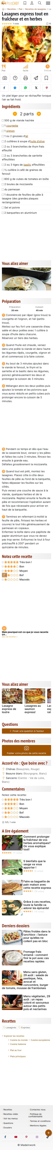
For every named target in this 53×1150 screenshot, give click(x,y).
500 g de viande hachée (19, 120)
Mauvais (24, 579)
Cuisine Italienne (18, 1044)
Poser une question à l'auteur (28, 731)
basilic (27, 164)
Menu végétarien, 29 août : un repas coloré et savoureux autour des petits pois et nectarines (36, 1003)
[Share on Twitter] (36, 87)
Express (25, 1027)
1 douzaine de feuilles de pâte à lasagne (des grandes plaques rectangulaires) (22, 198)
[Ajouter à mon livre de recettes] (46, 78)
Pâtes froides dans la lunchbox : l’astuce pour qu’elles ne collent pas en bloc (36, 936)
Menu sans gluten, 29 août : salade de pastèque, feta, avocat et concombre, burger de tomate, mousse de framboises (25, 980)
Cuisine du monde (19, 1040)
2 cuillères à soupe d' (24, 141)
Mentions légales (38, 1125)
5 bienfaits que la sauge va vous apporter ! (34, 864)
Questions (8, 1123)
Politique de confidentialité (35, 1115)
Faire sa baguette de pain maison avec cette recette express (37, 884)
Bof (21, 575)
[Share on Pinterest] (46, 87)
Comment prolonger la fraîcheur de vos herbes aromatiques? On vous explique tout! (37, 843)
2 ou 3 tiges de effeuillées (24, 164)
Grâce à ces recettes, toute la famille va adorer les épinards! (37, 905)
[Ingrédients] (4, 575)
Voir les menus (10, 1118)
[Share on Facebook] (4, 87)
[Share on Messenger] (15, 87)
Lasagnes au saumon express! (33, 709)
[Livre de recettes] (25, 3)
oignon (10, 130)
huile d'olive (37, 141)
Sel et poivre (12, 207)
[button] (5, 44)
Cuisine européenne (40, 1040)
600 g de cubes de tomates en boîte (26, 179)
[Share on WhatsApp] (25, 87)
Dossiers (7, 1127)
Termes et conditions (40, 1121)
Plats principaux (18, 1056)
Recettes (7, 1109)
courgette (12, 125)
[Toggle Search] (39, 3)
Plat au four (15, 1050)
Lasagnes (11, 1027)
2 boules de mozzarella (18, 184)
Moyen (23, 570)
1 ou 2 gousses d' (16, 136)
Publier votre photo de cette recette (26, 753)
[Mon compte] (32, 3)
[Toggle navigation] (48, 3)
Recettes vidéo (10, 1114)
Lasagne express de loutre (9, 709)
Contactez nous (37, 1109)
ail (26, 136)
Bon (21, 566)
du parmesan (12, 189)
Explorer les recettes (14, 1036)
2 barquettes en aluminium (20, 212)
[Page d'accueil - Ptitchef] (3, 9)
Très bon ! (25, 562)
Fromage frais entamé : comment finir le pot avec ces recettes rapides (36, 956)
